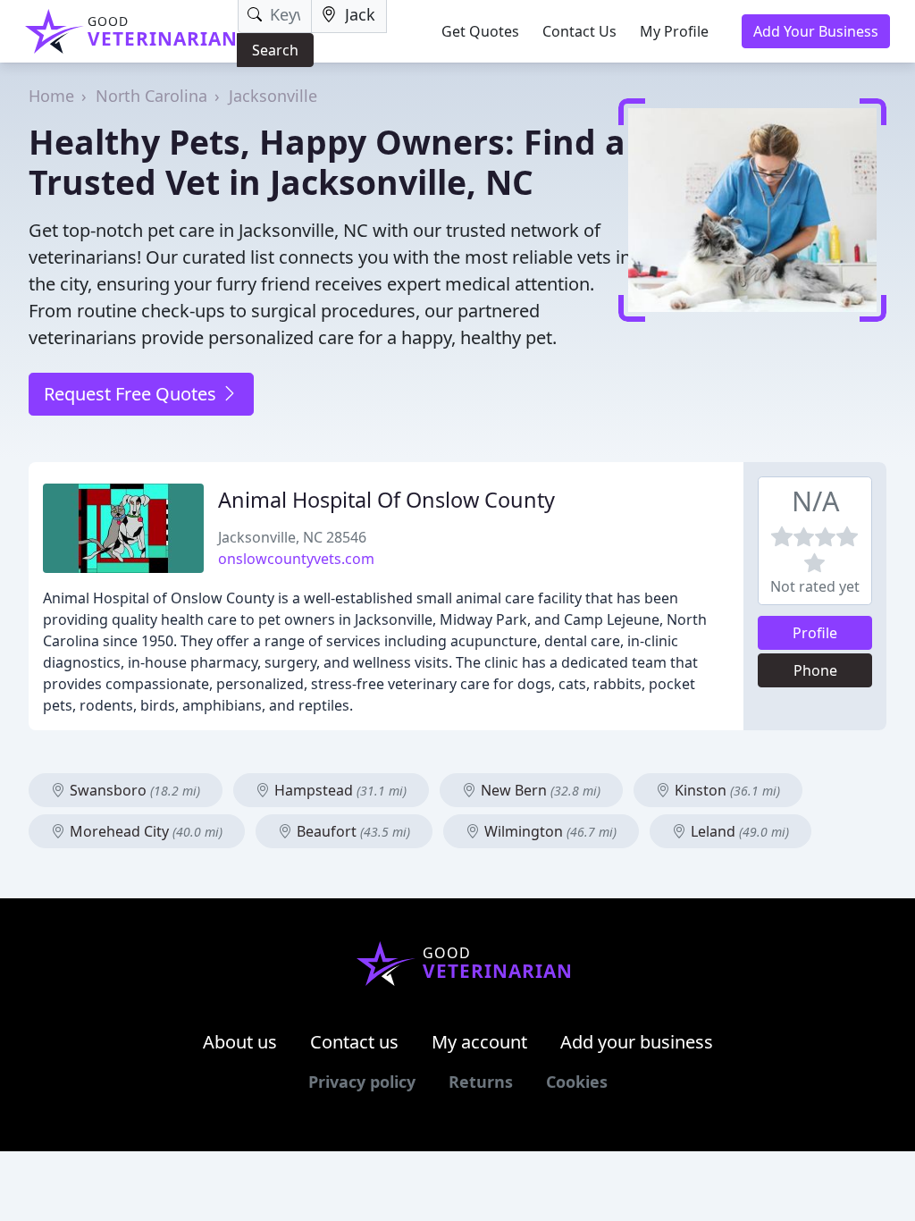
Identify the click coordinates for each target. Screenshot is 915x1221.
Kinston (725, 790)
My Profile (674, 31)
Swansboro (133, 790)
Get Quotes (480, 31)
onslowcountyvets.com (296, 558)
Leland (738, 831)
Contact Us (579, 31)
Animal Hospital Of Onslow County (386, 499)
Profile (815, 633)
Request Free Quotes (132, 394)
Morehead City (144, 831)
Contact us (354, 1042)
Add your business (636, 1042)
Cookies (577, 1081)
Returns (481, 1081)
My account (479, 1042)
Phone (815, 670)
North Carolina (151, 95)
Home (51, 95)
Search (275, 50)
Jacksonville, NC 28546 (292, 537)
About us (240, 1042)
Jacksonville (273, 95)
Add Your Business (815, 31)
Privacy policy (362, 1081)
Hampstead (339, 790)
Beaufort (351, 831)
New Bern (538, 790)
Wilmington (549, 831)
